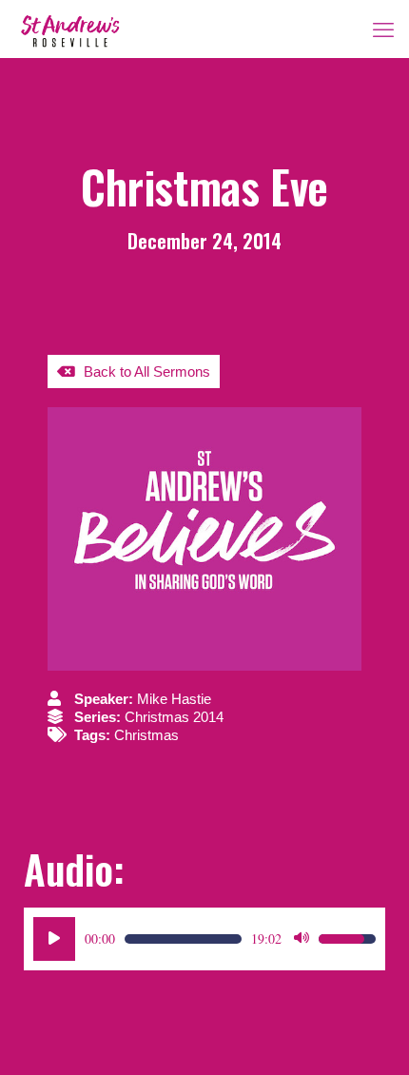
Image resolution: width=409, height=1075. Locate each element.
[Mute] (301, 939)
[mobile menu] (383, 28)
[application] (204, 939)
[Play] (54, 939)
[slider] (183, 939)
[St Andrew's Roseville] (70, 28)
